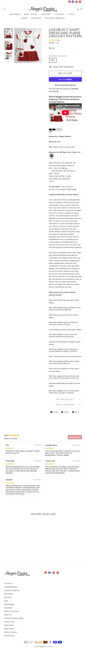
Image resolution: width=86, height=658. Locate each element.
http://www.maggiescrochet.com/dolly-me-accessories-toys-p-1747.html (63, 323)
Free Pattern (9, 594)
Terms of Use (9, 622)
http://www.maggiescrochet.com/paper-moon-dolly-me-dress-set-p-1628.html (65, 308)
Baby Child (31, 14)
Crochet (46, 14)
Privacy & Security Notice (13, 618)
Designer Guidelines (12, 590)
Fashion (36, 18)
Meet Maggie (9, 604)
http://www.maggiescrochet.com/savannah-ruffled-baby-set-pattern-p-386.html (64, 392)
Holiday (60, 14)
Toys (71, 14)
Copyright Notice (10, 587)
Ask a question (65, 405)
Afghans (15, 14)
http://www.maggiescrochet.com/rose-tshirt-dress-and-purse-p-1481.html (64, 362)
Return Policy (65, 399)
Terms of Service (10, 632)
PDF (53, 60)
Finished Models (55, 18)
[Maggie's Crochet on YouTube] (53, 572)
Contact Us (8, 583)
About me (8, 615)
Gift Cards (8, 597)
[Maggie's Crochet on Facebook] (49, 572)
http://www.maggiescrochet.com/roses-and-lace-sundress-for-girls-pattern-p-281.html (64, 377)
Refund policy (9, 636)
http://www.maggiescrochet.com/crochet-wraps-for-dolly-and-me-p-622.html (63, 335)
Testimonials (9, 625)
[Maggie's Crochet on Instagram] (45, 572)
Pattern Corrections (11, 611)
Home (24, 18)
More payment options (65, 85)
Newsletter (8, 608)
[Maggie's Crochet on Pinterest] (57, 572)
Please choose (58, 56)
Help (6, 601)
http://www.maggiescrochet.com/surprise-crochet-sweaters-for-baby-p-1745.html (63, 350)
